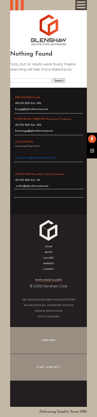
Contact (48, 269)
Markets (48, 263)
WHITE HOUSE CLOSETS (48, 280)
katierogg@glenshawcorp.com (34, 131)
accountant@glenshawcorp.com (35, 157)
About (49, 252)
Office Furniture (48, 317)
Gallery (48, 258)
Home (48, 246)
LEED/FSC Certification (48, 311)
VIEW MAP (48, 340)
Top (48, 393)
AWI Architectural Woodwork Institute (49, 305)
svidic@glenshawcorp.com (32, 186)
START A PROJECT (48, 367)
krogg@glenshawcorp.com (31, 109)
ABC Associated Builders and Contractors (48, 300)
